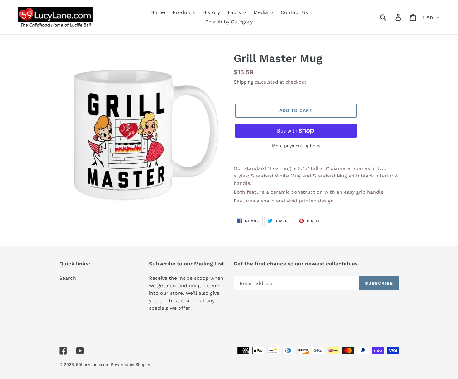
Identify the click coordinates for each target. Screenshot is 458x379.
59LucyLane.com (92, 364)
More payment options (296, 145)
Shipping (243, 82)
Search (67, 278)
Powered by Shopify (130, 364)
